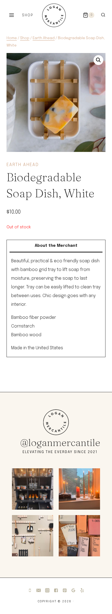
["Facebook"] (56, 590)
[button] (98, 60)
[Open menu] (12, 15)
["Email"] (38, 590)
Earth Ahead (23, 165)
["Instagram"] (47, 590)
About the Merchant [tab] (56, 246)
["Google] (73, 590)
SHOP (27, 15)
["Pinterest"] (64, 590)
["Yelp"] (82, 590)
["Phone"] (30, 590)
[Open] (32, 489)
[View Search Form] (103, 15)
